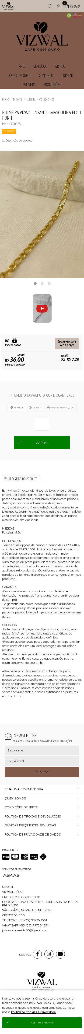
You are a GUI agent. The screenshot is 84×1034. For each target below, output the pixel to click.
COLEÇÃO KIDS (46, 99)
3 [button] (49, 283)
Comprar (42, 442)
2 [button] (42, 283)
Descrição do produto (23, 479)
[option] (42, 214)
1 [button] (35, 283)
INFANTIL (17, 99)
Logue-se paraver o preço (67, 343)
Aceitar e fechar (42, 1022)
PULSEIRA (30, 99)
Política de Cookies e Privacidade (33, 1012)
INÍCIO (5, 99)
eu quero (42, 772)
